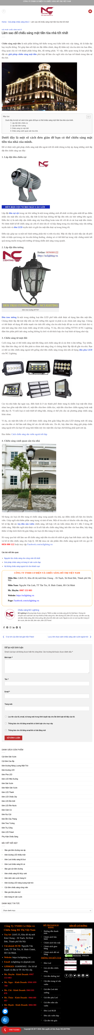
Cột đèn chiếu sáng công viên (16, 887)
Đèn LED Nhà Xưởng (10, 779)
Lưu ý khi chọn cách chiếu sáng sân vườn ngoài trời (68, 637)
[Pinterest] (7, 627)
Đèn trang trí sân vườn (13, 897)
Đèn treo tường (9, 317)
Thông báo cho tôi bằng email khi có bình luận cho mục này (30, 724)
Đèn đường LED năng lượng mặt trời (19, 883)
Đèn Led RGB (50, 1010)
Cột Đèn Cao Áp (8, 761)
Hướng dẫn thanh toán (51, 932)
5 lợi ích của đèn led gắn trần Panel (19, 637)
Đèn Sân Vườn (7, 783)
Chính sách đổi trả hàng (51, 953)
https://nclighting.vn (25, 595)
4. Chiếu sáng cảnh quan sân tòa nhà (24, 131)
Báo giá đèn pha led (12, 892)
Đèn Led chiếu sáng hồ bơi (15, 859)
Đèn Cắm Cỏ (7, 810)
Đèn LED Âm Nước (9, 805)
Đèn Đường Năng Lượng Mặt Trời (15, 766)
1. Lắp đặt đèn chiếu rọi (19, 123)
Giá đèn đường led (51, 976)
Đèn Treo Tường (8, 823)
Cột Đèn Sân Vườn (9, 757)
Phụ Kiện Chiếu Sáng (10, 837)
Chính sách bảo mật (52, 943)
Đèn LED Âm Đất (8, 801)
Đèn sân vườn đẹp (51, 1015)
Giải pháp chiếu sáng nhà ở (18, 22)
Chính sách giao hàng (50, 947)
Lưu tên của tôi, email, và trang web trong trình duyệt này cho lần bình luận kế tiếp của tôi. (41, 717)
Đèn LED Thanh (8, 792)
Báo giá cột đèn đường (14, 869)
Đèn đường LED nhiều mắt (15, 855)
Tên (7, 679)
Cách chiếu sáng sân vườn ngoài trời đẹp (29, 434)
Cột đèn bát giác (50, 1020)
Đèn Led (47, 963)
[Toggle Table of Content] (87, 117)
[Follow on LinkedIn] (83, 976)
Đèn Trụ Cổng (7, 828)
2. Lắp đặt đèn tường (18, 126)
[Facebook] (4, 627)
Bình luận (9, 657)
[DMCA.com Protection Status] (73, 955)
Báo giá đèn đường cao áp (15, 850)
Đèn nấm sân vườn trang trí (15, 878)
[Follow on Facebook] (66, 976)
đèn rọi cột (14, 213)
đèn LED (17, 227)
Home (4, 22)
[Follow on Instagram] (70, 976)
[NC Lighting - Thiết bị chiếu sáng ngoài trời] (47, 11)
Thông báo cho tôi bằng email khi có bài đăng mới (27, 730)
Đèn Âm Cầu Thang (9, 819)
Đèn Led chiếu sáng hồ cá (15, 864)
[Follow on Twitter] (75, 976)
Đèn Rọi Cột (6, 814)
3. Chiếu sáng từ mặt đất (19, 128)
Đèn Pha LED (7, 774)
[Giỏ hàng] (90, 11)
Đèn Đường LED (8, 770)
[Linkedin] (14, 627)
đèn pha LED (85, 350)
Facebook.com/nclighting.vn (40, 544)
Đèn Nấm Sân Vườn (9, 788)
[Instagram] (10, 627)
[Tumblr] (20, 627)
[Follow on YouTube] (87, 976)
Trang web (8, 704)
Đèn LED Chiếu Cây (9, 797)
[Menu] (4, 11)
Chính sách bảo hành (50, 938)
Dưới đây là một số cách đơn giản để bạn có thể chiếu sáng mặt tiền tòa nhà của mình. (39, 120)
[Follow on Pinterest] (79, 976)
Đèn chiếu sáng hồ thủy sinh (16, 873)
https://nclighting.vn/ (21, 957)
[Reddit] (17, 627)
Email (7, 692)
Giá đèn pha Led (51, 997)
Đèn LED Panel (8, 832)
